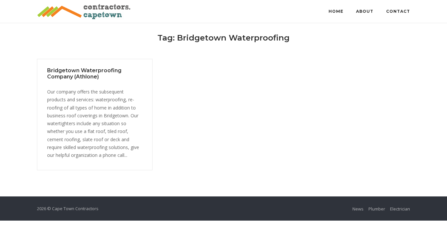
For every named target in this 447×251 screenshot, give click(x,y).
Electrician (400, 209)
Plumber (376, 209)
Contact (398, 11)
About (364, 11)
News (358, 209)
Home (336, 11)
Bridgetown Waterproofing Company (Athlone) (84, 73)
